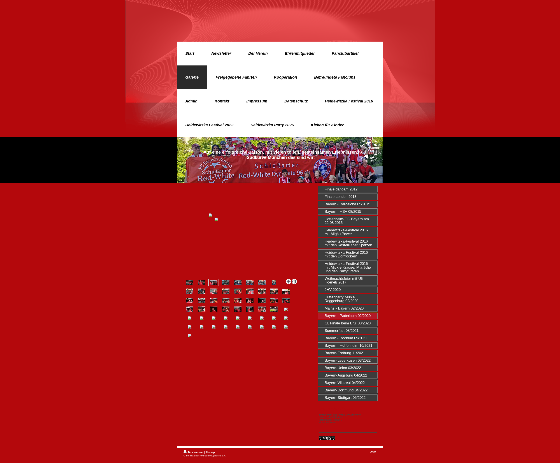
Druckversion (195, 452)
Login (373, 451)
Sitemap (210, 452)
